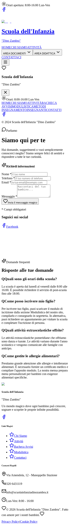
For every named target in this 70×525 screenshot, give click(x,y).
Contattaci (20, 457)
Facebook (12, 226)
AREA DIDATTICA (45, 53)
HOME (6, 47)
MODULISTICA (23, 106)
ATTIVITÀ (34, 47)
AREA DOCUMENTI (15, 53)
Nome (6, 174)
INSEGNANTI (36, 110)
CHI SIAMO (19, 47)
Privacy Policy (10, 521)
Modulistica (21, 452)
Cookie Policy (29, 521)
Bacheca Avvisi (23, 446)
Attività (18, 441)
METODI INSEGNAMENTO (24, 108)
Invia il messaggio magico (22, 202)
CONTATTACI (11, 57)
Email (6, 182)
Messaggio (9, 196)
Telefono (8, 178)
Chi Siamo (20, 435)
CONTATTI (53, 110)
